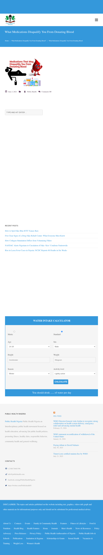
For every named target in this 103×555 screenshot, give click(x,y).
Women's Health (33, 543)
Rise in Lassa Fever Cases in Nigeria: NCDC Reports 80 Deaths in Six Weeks (36, 250)
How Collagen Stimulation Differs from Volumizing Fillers (28, 240)
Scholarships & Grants (56, 538)
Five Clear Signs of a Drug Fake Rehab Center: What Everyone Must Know (35, 235)
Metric (10, 334)
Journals (54, 528)
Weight (56, 354)
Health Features (33, 528)
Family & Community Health (45, 523)
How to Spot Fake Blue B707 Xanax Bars (21, 230)
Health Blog (18, 528)
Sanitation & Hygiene (34, 538)
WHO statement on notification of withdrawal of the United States (74, 435)
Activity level (59, 369)
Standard (57, 334)
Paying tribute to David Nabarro (66, 445)
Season (10, 369)
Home (7, 41)
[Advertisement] (45, 6)
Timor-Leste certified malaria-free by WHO (70, 454)
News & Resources (83, 528)
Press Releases (20, 533)
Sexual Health (73, 538)
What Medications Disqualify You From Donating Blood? (28, 41)
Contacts (17, 523)
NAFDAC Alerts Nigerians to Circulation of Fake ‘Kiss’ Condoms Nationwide (36, 245)
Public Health (32, 92)
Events (27, 523)
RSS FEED (57, 416)
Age (9, 341)
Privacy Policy (35, 533)
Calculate (61, 382)
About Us (7, 523)
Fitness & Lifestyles (78, 523)
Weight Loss (18, 543)
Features (63, 523)
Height (10, 354)
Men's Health (66, 528)
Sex (55, 341)
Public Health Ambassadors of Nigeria (60, 533)
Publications (18, 538)
